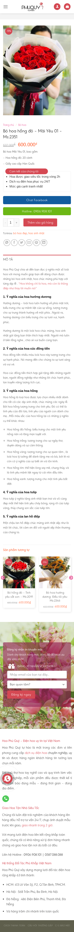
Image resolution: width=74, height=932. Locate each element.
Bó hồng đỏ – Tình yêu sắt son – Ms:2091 (19, 594)
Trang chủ (8, 125)
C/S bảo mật (62, 925)
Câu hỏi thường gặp (40, 925)
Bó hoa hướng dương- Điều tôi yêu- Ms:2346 (55, 596)
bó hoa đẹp (20, 233)
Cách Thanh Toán (14, 925)
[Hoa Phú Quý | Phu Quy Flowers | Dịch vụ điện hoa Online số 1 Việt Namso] (31, 6)
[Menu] (5, 7)
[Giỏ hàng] (67, 6)
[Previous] (3, 585)
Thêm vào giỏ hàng (40, 222)
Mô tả (8, 259)
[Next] (71, 585)
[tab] (37, 259)
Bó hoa (22, 125)
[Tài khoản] (57, 6)
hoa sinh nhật (36, 233)
